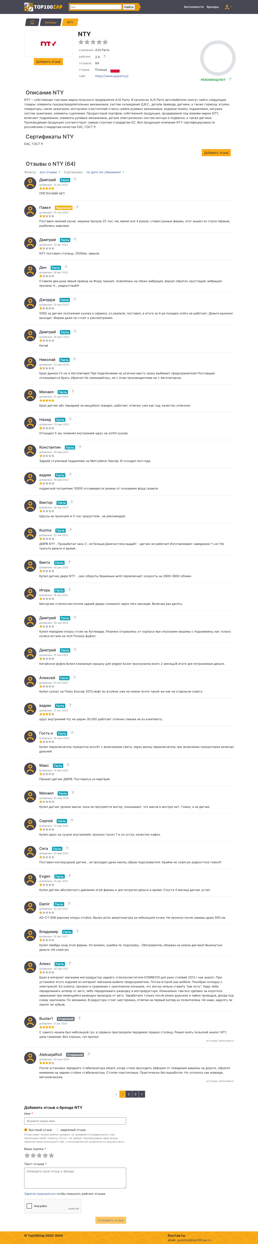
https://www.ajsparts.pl (111, 76)
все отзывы (49, 172)
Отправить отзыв (111, 1220)
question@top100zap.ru (194, 1240)
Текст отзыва (35, 1164)
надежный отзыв (73, 1130)
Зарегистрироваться (40, 1194)
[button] (228, 7)
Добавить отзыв (48, 62)
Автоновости (194, 7)
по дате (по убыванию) (104, 172)
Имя (28, 1113)
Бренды (213, 7)
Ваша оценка (35, 1149)
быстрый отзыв (40, 1130)
